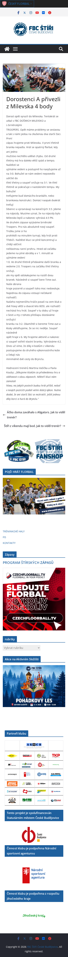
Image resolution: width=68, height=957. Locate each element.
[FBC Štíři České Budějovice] (7, 49)
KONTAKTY (9, 543)
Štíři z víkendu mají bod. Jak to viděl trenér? (32, 426)
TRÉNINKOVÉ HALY (14, 531)
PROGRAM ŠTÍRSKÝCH (28, 562)
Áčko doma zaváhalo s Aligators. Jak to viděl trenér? (36, 414)
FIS (4, 537)
